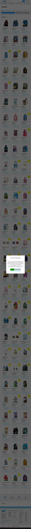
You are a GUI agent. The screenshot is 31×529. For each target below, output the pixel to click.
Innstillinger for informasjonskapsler (15, 271)
